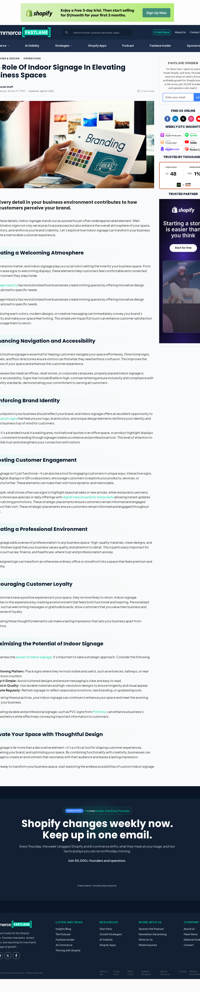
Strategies (62, 45)
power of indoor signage (34, 657)
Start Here (106, 928)
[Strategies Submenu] (72, 45)
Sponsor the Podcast (151, 928)
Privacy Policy (116, 973)
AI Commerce (64, 945)
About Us (180, 32)
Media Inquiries (148, 945)
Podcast (128, 45)
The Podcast (63, 934)
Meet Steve (191, 934)
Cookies (183, 971)
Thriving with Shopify (68, 950)
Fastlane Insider (160, 45)
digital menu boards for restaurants (88, 497)
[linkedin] (175, 119)
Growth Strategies (111, 934)
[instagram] (191, 119)
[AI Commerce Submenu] (9, 45)
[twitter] (183, 119)
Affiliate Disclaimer (165, 973)
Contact (195, 32)
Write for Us (146, 939)
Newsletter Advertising (153, 934)
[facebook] (167, 119)
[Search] (66, 32)
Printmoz (99, 712)
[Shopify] (97, 12)
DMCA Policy (130, 973)
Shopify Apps (97, 45)
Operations (32, 58)
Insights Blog (63, 928)
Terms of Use (103, 973)
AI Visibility (32, 45)
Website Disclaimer (146, 973)
